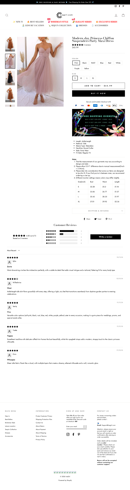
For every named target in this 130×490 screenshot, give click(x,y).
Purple (77, 68)
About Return (40, 426)
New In (7, 416)
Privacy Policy (40, 439)
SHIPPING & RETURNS (98, 211)
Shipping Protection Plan (44, 419)
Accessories (9, 436)
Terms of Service (41, 436)
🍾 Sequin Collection (59, 25)
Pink (76, 63)
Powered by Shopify (65, 480)
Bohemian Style (10, 423)
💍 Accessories (100, 25)
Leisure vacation (10, 426)
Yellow (86, 68)
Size (74, 74)
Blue (101, 63)
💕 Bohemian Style (58, 21)
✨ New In (18, 21)
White (118, 63)
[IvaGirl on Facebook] (73, 434)
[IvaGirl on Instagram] (67, 434)
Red (109, 63)
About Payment (41, 429)
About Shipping (41, 433)
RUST (93, 63)
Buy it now (98, 93)
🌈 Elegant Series (82, 21)
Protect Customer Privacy (44, 416)
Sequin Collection (11, 429)
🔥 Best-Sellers (35, 21)
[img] (12, 257)
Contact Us (39, 423)
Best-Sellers (8, 419)
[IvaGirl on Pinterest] (78, 434)
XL (93, 78)
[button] (78, 45)
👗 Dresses (81, 25)
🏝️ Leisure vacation (33, 25)
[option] (65, 2)
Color (75, 59)
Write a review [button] (105, 236)
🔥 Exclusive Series (106, 21)
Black (84, 63)
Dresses (7, 433)
